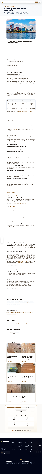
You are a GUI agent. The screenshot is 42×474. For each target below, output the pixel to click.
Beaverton (26, 442)
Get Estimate (20, 449)
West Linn (26, 446)
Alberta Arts (31, 302)
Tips (32, 468)
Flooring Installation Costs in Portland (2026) (25, 111)
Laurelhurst (13, 304)
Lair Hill (8, 302)
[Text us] (31, 2)
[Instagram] (38, 452)
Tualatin (31, 443)
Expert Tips (13, 449)
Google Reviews (12, 206)
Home (5, 4)
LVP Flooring (20, 445)
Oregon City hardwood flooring (12, 195)
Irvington (12, 129)
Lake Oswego (27, 445)
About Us (13, 446)
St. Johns (8, 136)
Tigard (31, 442)
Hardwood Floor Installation (26, 68)
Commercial (22, 468)
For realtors (29, 468)
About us (10, 468)
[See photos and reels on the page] (40, 2)
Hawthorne (9, 131)
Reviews (19, 443)
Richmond (12, 302)
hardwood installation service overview (24, 261)
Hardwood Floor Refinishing (17, 68)
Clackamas (28, 323)
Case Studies (13, 445)
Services (13, 442)
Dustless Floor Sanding (14, 69)
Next (32, 411)
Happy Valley (18, 323)
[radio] (14, 407)
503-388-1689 (39, 445)
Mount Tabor (26, 302)
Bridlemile (22, 302)
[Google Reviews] (36, 452)
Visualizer (13, 443)
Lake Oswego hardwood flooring (12, 189)
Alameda (15, 129)
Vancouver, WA (31, 451)
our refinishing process (20, 262)
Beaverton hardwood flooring (11, 191)
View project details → (9, 361)
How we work (20, 442)
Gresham (8, 323)
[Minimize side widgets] (2, 242)
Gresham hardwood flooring (11, 193)
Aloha (31, 446)
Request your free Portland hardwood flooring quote (19, 203)
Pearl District (17, 304)
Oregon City (27, 450)
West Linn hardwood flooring (11, 192)
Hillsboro (31, 445)
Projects (18, 468)
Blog (19, 446)
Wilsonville (31, 449)
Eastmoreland (17, 302)
